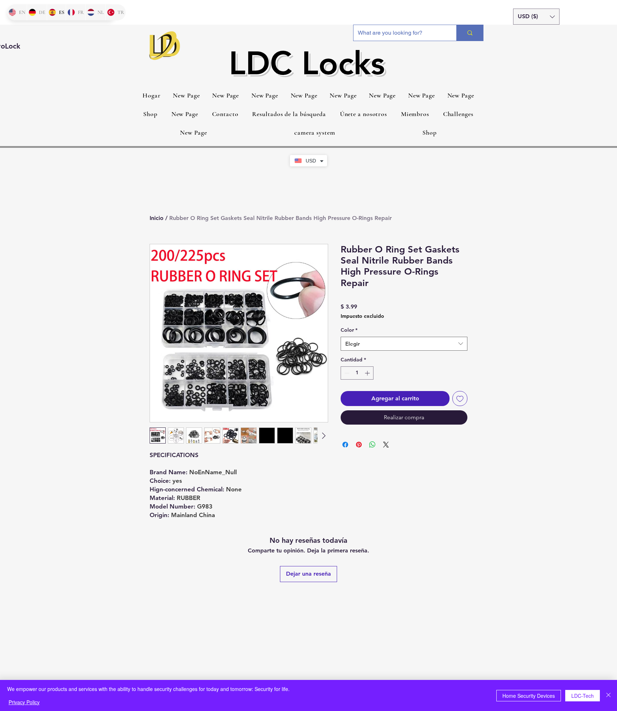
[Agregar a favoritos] (459, 398)
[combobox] (404, 344)
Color (349, 330)
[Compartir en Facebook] (345, 444)
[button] (536, 17)
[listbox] (536, 17)
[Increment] (367, 373)
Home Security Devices (528, 695)
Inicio (157, 218)
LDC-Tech (582, 695)
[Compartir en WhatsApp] (372, 444)
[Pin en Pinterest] (359, 444)
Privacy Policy (24, 702)
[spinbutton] (357, 373)
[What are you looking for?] (469, 33)
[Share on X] (386, 444)
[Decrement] (346, 373)
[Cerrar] (608, 695)
